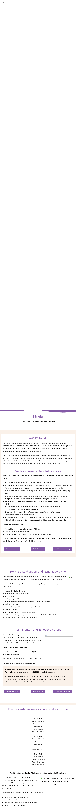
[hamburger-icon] (73, 3)
